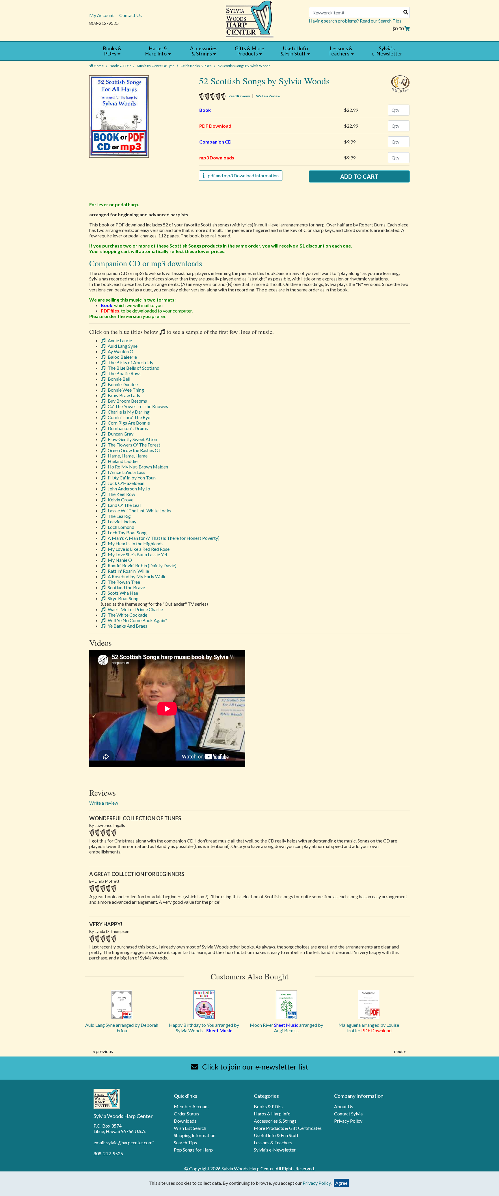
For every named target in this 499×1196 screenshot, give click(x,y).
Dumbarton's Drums (127, 428)
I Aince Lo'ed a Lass (126, 472)
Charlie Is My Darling (128, 411)
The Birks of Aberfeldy (130, 362)
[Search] (406, 12)
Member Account (191, 1106)
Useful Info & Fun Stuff (276, 1135)
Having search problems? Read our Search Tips (355, 20)
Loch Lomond (120, 527)
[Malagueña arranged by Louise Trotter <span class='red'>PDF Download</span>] (368, 1004)
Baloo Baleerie (122, 357)
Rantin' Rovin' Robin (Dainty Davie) (141, 565)
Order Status (186, 1113)
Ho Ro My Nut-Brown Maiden (137, 466)
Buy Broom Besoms (127, 400)
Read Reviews (239, 96)
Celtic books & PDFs (196, 66)
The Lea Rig (119, 516)
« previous (103, 1051)
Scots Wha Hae (122, 593)
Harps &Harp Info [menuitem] (156, 51)
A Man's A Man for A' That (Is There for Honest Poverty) (163, 538)
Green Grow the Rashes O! (133, 450)
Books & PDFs (120, 66)
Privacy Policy (348, 1121)
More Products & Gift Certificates (288, 1128)
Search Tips (185, 1142)
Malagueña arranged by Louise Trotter (368, 1027)
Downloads (185, 1121)
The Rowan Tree (123, 582)
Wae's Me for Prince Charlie (135, 609)
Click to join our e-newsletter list (254, 1066)
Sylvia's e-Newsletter (275, 1149)
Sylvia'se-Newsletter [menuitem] (387, 51)
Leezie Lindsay (121, 521)
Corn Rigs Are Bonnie (128, 422)
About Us (343, 1106)
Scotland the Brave (126, 587)
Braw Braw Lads (123, 395)
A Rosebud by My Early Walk (136, 576)
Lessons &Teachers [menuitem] (340, 51)
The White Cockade (127, 614)
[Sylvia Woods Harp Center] (249, 18)
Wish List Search (190, 1128)
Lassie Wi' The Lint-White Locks (139, 510)
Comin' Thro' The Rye (128, 417)
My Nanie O (119, 560)
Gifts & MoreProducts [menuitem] (249, 51)
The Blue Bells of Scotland (133, 368)
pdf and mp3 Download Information (241, 175)
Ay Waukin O (120, 351)
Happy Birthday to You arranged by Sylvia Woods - (204, 1027)
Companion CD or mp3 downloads (145, 263)
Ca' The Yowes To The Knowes (137, 406)
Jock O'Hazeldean (125, 483)
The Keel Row (121, 494)
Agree (341, 1183)
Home (98, 66)
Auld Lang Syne (122, 346)
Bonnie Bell (118, 379)
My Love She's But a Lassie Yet (137, 554)
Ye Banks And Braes (127, 625)
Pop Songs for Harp (193, 1149)
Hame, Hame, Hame (127, 455)
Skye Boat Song (123, 598)
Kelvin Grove (120, 499)
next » (400, 1051)
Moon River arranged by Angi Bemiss (286, 1027)
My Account (101, 15)
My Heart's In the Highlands (135, 543)
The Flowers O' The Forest (133, 444)
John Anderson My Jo (128, 488)
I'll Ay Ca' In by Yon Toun (131, 477)
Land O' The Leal (124, 505)
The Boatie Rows (124, 373)
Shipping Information (194, 1135)
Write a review (103, 803)
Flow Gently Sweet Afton (132, 439)
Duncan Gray (120, 433)
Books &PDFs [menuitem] (112, 51)
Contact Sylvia (348, 1113)
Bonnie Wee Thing (125, 390)
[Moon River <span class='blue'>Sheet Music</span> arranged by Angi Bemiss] (286, 1004)
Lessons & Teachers (273, 1142)
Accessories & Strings (275, 1121)
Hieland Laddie (122, 461)
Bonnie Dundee (122, 384)
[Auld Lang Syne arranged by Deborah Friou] (122, 1004)
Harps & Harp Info (272, 1113)
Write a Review (268, 96)
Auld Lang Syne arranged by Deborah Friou (121, 1027)
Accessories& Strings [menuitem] (203, 51)
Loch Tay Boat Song (127, 532)
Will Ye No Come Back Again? (137, 620)
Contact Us (130, 15)
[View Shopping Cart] (407, 28)
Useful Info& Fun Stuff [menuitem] (294, 51)
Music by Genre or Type (155, 66)
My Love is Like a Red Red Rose (138, 549)
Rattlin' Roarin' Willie (128, 571)
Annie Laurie (119, 340)
